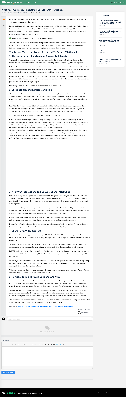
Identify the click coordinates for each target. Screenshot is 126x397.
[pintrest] (35, 13)
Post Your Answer (8, 372)
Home (28, 2)
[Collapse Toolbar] (91, 344)
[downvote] (4, 26)
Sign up (122, 2)
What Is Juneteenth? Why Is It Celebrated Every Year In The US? (109, 41)
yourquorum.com (120, 393)
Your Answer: (5, 340)
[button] (3, 344)
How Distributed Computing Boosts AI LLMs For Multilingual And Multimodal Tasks (110, 22)
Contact (24, 393)
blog (35, 2)
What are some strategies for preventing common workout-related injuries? (45, 306)
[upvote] (4, 19)
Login (115, 2)
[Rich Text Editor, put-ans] (47, 356)
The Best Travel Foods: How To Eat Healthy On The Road (110, 32)
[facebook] (33, 13)
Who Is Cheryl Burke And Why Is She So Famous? (110, 60)
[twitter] (30, 13)
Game (101, 50)
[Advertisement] (49, 165)
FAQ (29, 393)
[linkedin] (38, 13)
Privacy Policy (37, 393)
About (19, 393)
